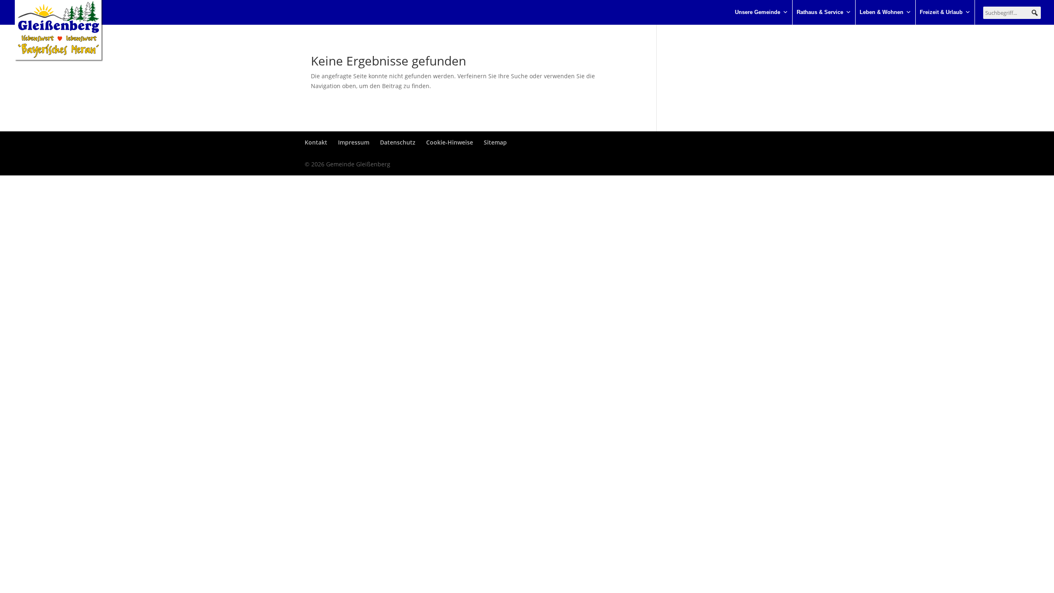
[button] (1034, 13)
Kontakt (316, 142)
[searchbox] (1012, 13)
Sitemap (495, 142)
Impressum (353, 142)
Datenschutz (397, 142)
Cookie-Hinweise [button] (449, 142)
